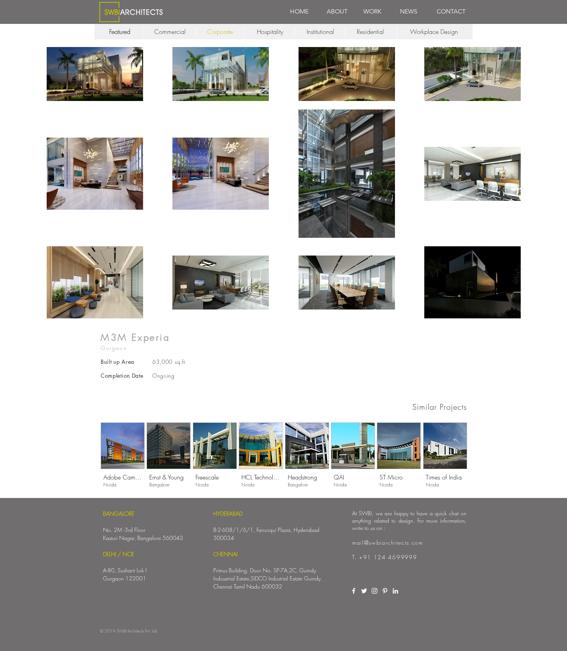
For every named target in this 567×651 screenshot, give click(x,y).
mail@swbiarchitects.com (387, 542)
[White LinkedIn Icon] (395, 591)
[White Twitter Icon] (364, 591)
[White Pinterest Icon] (385, 591)
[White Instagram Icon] (374, 591)
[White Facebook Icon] (354, 591)
